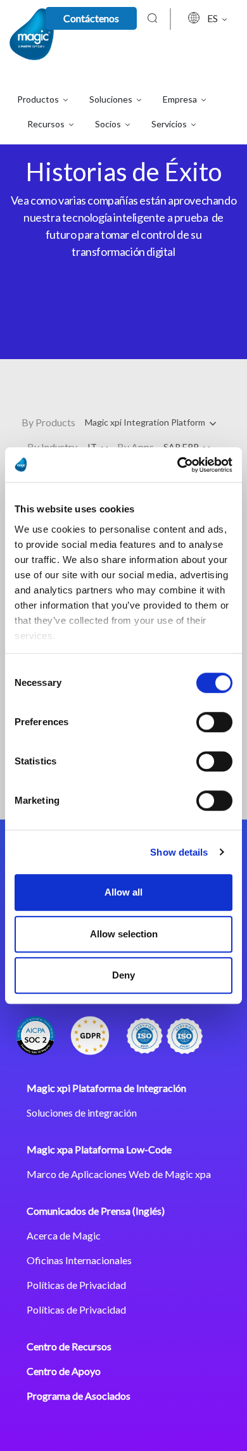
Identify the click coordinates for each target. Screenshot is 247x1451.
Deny (123, 975)
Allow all (123, 892)
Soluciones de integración (82, 1112)
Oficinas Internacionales (79, 1260)
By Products (48, 422)
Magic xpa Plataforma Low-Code (99, 1149)
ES (213, 18)
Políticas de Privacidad (76, 1285)
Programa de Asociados (78, 1396)
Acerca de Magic (64, 1235)
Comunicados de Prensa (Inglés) (96, 1211)
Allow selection (124, 933)
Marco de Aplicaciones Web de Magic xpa (119, 1174)
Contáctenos (91, 18)
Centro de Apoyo (64, 1371)
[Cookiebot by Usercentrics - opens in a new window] (177, 465)
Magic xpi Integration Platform (146, 422)
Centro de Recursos (69, 1346)
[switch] (214, 722)
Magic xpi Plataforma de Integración (106, 1088)
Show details (179, 852)
